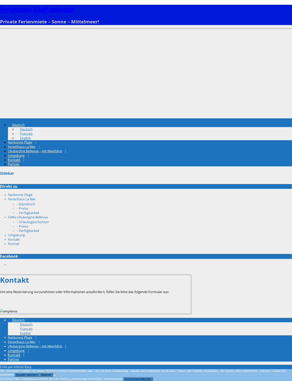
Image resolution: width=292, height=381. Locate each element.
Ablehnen (46, 374)
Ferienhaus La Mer (22, 147)
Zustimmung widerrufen (138, 378)
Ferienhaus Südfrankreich (37, 9)
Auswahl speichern (27, 374)
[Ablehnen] (54, 375)
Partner (13, 164)
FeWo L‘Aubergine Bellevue (28, 217)
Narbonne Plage (20, 142)
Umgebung (16, 155)
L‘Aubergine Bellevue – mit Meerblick (35, 151)
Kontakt (14, 160)
